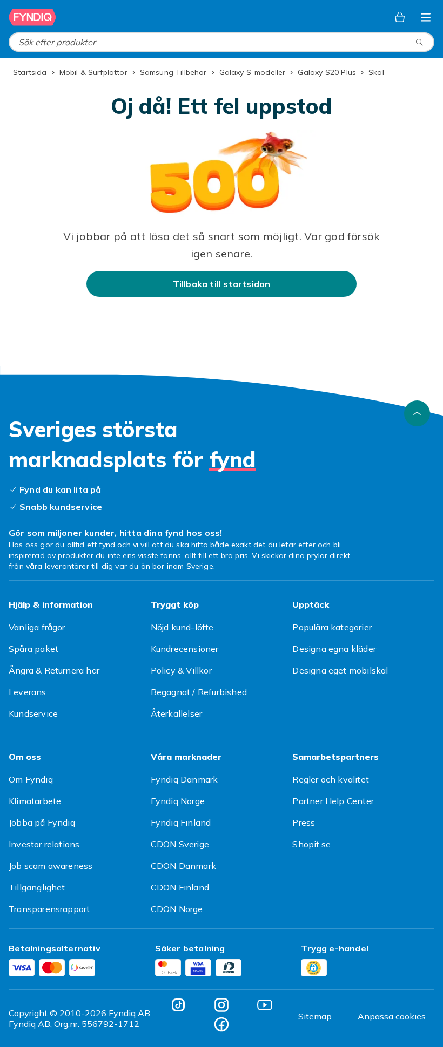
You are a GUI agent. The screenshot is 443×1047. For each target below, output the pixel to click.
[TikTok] (178, 1005)
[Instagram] (221, 1005)
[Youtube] (264, 1005)
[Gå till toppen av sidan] (417, 413)
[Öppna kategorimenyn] (426, 17)
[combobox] (221, 42)
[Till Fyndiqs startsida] (32, 17)
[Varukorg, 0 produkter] (400, 17)
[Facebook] (221, 1024)
